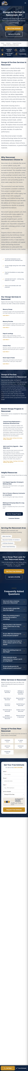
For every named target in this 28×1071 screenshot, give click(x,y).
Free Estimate (22, 1068)
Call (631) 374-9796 (14, 34)
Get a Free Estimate (14, 28)
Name (5, 771)
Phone (5, 778)
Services (8, 43)
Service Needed (7, 791)
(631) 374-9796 (18, 767)
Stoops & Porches (17, 43)
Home (2, 43)
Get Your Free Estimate (14, 571)
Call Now (9, 1068)
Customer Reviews (14, 518)
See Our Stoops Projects (14, 514)
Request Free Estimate (14, 810)
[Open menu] (25, 2)
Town (5, 785)
